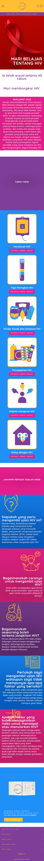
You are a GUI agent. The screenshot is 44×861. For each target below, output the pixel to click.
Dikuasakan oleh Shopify (22, 859)
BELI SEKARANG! (13, 819)
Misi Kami (6, 849)
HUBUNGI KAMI (9, 844)
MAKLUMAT (7, 839)
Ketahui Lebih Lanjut (22, 250)
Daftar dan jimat (11, 829)
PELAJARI (6, 834)
